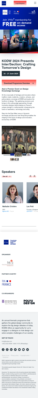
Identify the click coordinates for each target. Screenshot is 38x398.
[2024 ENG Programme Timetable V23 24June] (19, 87)
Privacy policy (15, 355)
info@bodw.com (7, 341)
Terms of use (5, 355)
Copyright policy (24, 355)
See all (5, 176)
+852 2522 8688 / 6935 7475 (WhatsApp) (15, 344)
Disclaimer (5, 357)
